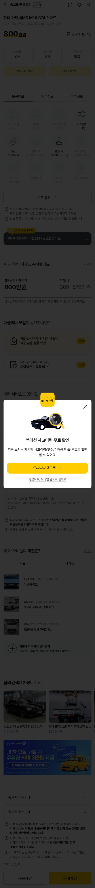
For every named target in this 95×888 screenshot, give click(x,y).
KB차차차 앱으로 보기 (47, 468)
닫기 (85, 406)
